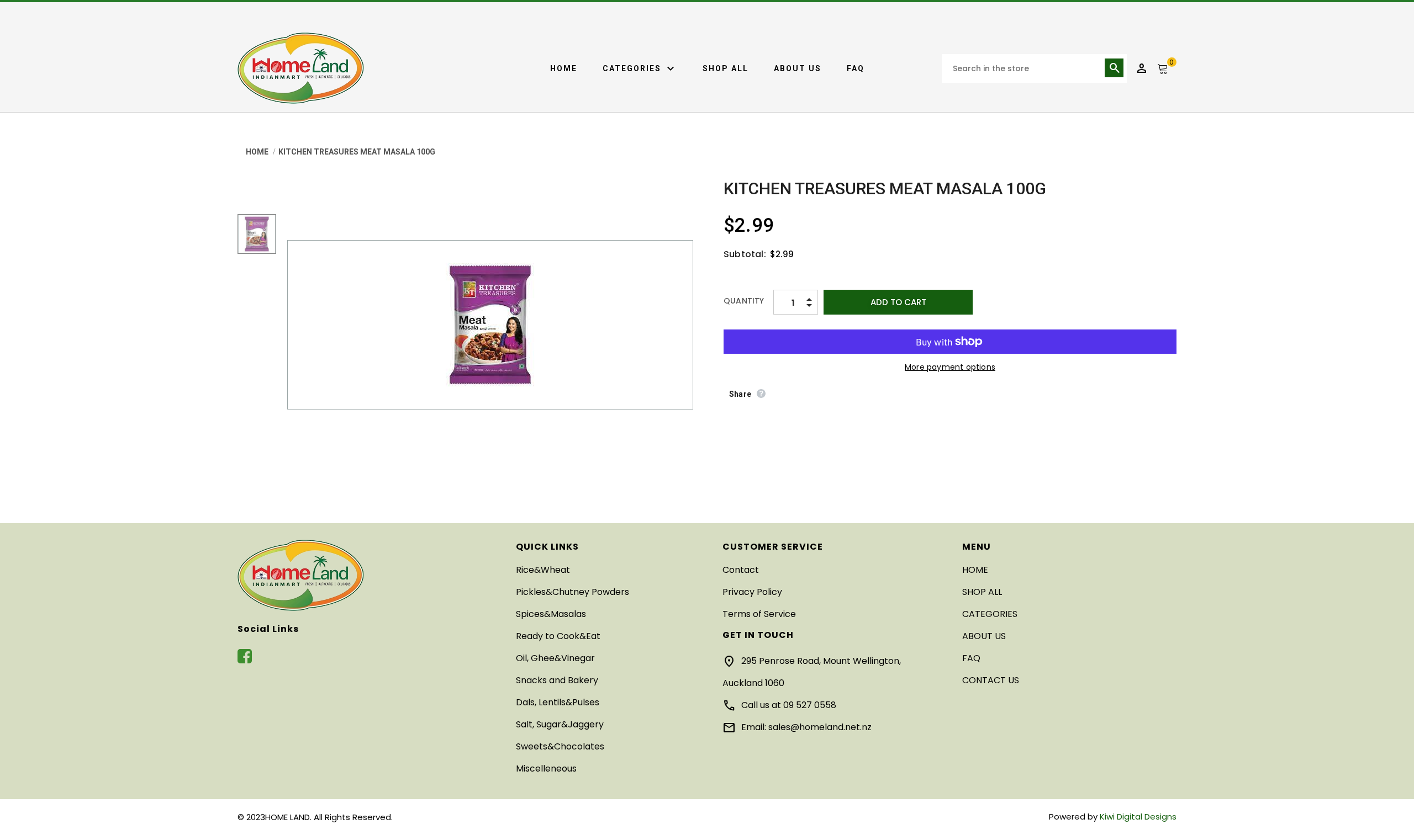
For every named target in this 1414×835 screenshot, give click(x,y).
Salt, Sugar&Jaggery (560, 724)
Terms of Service (759, 614)
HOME (975, 569)
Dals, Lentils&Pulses (557, 702)
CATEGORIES (640, 69)
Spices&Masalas (551, 614)
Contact (740, 569)
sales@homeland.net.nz (820, 727)
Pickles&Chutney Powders (572, 592)
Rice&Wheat (543, 569)
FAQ (855, 68)
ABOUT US (797, 68)
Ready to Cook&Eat (558, 636)
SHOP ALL (725, 68)
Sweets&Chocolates (560, 746)
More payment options (950, 367)
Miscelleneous (546, 768)
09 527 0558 (809, 705)
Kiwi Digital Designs (1138, 816)
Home (563, 68)
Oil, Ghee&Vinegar (555, 658)
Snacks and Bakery (557, 680)
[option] (490, 325)
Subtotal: (745, 254)
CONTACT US (990, 680)
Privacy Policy (752, 592)
